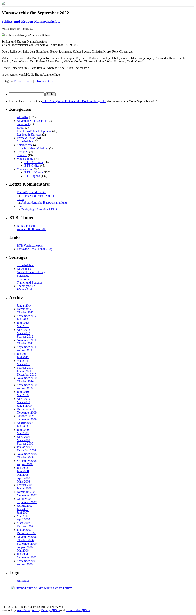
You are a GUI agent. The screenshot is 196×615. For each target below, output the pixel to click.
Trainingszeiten (26, 286)
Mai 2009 (23, 433)
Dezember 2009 (26, 409)
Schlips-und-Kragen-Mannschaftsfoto (31, 21)
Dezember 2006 (26, 533)
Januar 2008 (24, 488)
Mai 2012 (23, 326)
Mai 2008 (23, 474)
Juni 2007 (23, 512)
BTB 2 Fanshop (26, 225)
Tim (19, 206)
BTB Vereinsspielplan (30, 245)
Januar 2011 (24, 371)
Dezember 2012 (26, 309)
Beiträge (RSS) (50, 610)
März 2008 (23, 481)
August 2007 (25, 505)
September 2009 (27, 419)
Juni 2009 (23, 429)
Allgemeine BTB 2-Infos (32, 120)
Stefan (20, 199)
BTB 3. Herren (33, 162)
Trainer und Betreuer (29, 282)
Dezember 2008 (26, 450)
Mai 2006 (23, 550)
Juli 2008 (22, 467)
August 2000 (25, 564)
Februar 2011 (25, 367)
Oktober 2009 (25, 416)
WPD (35, 610)
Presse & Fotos (23, 81)
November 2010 (27, 378)
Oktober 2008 (25, 457)
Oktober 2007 (25, 498)
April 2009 (23, 436)
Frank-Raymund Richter (31, 192)
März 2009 (23, 440)
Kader (20, 127)
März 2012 (23, 333)
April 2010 (23, 398)
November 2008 (27, 453)
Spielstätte (23, 275)
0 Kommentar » (44, 81)
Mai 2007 (23, 516)
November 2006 (27, 536)
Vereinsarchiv (25, 158)
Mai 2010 (23, 395)
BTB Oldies (31, 165)
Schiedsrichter (25, 141)
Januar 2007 (24, 529)
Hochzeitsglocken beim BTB (39, 195)
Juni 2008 (23, 471)
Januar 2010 (24, 405)
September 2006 (27, 543)
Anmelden (23, 580)
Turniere (22, 155)
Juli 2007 (22, 509)
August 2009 (25, 422)
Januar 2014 (24, 305)
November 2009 (27, 412)
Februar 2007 (25, 526)
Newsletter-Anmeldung (31, 272)
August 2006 (25, 547)
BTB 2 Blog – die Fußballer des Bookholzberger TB (74, 101)
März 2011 (23, 364)
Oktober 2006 (25, 540)
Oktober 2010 (25, 381)
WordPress (23, 610)
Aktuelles (22, 117)
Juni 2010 (23, 391)
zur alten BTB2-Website (31, 229)
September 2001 (27, 560)
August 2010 (25, 388)
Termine (22, 151)
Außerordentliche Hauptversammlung (44, 202)
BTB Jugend (32, 176)
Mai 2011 (22, 360)
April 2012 (23, 329)
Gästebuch (23, 124)
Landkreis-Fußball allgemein (34, 131)
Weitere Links (25, 289)
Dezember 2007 (26, 491)
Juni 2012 (23, 322)
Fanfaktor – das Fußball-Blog (34, 249)
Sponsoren (23, 279)
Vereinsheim (24, 169)
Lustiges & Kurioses (29, 134)
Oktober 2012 (25, 312)
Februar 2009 (25, 443)
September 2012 (27, 315)
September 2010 (27, 384)
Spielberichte (25, 144)
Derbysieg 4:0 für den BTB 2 (39, 209)
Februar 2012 (25, 336)
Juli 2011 (22, 353)
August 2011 (24, 350)
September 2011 (26, 347)
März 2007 (23, 523)
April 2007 (23, 519)
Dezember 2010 (26, 374)
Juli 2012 (22, 319)
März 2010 (23, 402)
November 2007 (27, 495)
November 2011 (26, 340)
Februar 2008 (25, 485)
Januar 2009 (24, 447)
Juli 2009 (22, 426)
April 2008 (23, 478)
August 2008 (25, 464)
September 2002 (27, 557)
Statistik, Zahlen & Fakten (32, 148)
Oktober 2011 (25, 343)
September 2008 (27, 460)
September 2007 (27, 502)
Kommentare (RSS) (78, 610)
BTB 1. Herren (33, 172)
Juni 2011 (23, 357)
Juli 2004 (22, 554)
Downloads (24, 268)
